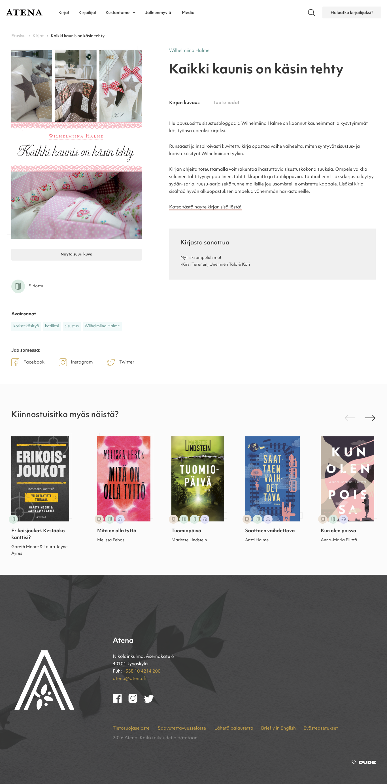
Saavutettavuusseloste (182, 728)
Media (188, 12)
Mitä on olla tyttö (116, 531)
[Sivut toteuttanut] (364, 763)
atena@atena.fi (129, 679)
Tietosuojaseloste (131, 728)
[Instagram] (136, 701)
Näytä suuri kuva (76, 255)
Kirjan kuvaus (184, 102)
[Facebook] (120, 701)
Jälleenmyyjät (159, 12)
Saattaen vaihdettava (270, 531)
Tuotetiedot (226, 102)
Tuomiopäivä (186, 531)
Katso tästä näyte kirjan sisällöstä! (205, 207)
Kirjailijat (87, 12)
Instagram (82, 362)
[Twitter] (151, 701)
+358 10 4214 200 (142, 671)
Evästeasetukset (320, 728)
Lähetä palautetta (233, 728)
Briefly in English (278, 728)
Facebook (34, 362)
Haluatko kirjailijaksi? (352, 12)
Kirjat (63, 12)
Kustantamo (118, 12)
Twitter (126, 362)
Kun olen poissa (338, 531)
